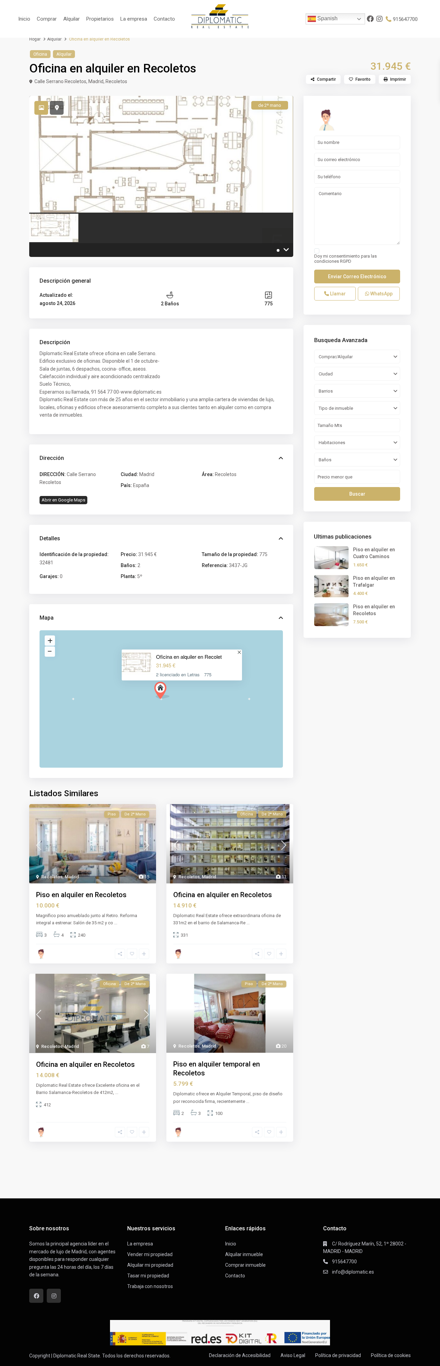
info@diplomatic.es (353, 1272)
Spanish (327, 18)
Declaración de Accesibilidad (240, 1355)
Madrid (95, 81)
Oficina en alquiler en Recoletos (222, 895)
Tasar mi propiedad (148, 1275)
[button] (161, 690)
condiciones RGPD (332, 261)
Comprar (47, 19)
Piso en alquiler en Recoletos (81, 895)
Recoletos (116, 81)
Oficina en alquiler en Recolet (189, 656)
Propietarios (100, 19)
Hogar (35, 39)
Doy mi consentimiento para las (345, 258)
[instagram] (379, 18)
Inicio (24, 19)
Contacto (164, 19)
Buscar (357, 494)
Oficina (40, 54)
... (115, 922)
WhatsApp (381, 293)
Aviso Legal (292, 1355)
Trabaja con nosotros (150, 1286)
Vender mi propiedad (150, 1254)
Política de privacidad (338, 1355)
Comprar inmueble (245, 1265)
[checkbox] (316, 250)
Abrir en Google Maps (63, 500)
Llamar (337, 293)
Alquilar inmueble (244, 1254)
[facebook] (370, 18)
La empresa (133, 19)
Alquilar (71, 19)
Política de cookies (391, 1355)
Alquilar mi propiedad (150, 1265)
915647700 (405, 19)
